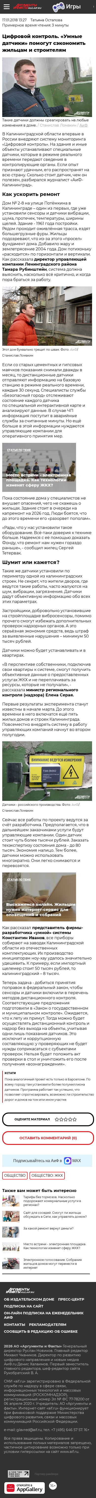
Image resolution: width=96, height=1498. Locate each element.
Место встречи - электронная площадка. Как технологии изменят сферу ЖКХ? (54, 1246)
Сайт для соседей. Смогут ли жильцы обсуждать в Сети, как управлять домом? (55, 1214)
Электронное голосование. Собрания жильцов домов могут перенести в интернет (52, 1263)
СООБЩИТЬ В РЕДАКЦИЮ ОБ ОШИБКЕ (41, 1331)
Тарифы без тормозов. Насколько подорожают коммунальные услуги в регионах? (52, 1201)
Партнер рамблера (46, 1473)
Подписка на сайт (23, 1306)
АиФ (84, 125)
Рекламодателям (47, 1324)
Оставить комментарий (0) (48, 1138)
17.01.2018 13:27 (14, 20)
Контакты (14, 1324)
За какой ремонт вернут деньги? (48, 1228)
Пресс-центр (71, 1299)
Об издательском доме (29, 1299)
